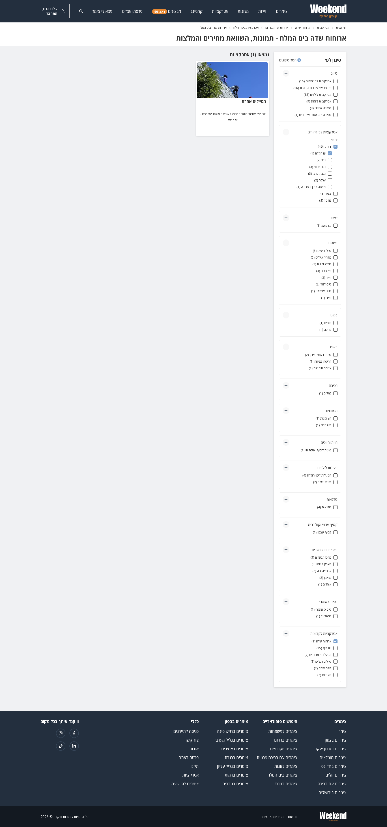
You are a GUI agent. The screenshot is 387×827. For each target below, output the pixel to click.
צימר (342, 731)
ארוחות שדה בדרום (276, 27)
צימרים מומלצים (333, 757)
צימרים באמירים (234, 748)
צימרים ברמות (236, 775)
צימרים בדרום (285, 740)
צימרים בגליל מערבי (231, 740)
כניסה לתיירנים (186, 731)
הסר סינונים (288, 60)
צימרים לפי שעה (185, 783)
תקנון (194, 766)
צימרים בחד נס (333, 766)
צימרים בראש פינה (232, 731)
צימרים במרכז (286, 783)
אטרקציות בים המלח (246, 27)
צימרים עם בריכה (332, 783)
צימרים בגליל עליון (232, 766)
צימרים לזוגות (285, 766)
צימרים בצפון (335, 740)
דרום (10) (324, 146)
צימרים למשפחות (282, 731)
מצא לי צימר (102, 11)
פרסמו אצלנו (132, 11)
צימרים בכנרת (236, 757)
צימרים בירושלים (332, 792)
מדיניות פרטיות (273, 816)
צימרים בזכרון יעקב (330, 748)
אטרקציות (323, 27)
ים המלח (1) (318, 153)
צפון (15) (324, 194)
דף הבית (341, 27)
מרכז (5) (325, 200)
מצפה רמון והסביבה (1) (311, 187)
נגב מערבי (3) (317, 173)
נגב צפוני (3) (317, 167)
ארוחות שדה (302, 27)
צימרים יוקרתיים (283, 748)
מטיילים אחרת (253, 101)
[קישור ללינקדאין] (74, 746)
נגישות (292, 816)
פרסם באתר (189, 757)
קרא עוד (232, 119)
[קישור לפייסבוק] (74, 733)
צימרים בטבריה (235, 783)
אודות (194, 748)
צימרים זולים (335, 775)
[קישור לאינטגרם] (60, 733)
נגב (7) (321, 160)
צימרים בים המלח (282, 775)
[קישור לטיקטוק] (60, 746)
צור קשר (192, 740)
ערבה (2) (320, 180)
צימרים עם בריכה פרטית (277, 757)
